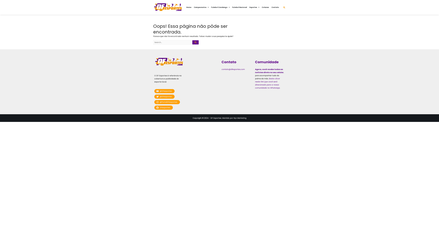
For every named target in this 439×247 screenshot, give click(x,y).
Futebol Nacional (239, 7)
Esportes (253, 7)
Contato (275, 7)
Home (188, 7)
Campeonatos (200, 7)
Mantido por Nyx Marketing (234, 118)
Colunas (265, 7)
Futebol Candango (219, 7)
